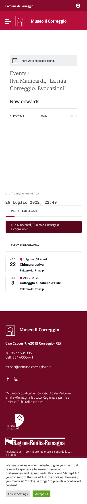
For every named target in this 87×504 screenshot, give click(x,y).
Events (18, 73)
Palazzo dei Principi (32, 270)
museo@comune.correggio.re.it (28, 366)
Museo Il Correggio (49, 20)
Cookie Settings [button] (18, 494)
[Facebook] (8, 378)
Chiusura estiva (32, 264)
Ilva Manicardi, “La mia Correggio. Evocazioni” (35, 227)
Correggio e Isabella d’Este (40, 283)
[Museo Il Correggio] (20, 20)
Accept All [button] (41, 494)
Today (43, 115)
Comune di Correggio (19, 6)
